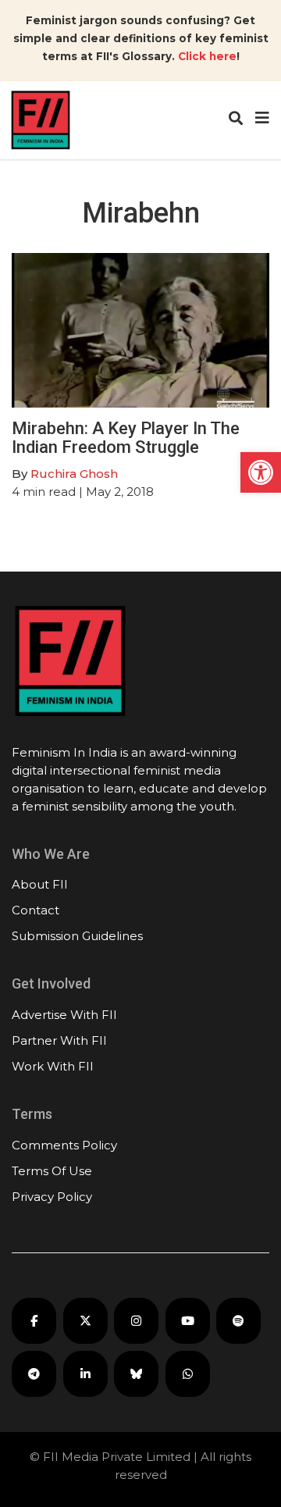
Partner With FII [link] (59, 1040)
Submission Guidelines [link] (77, 935)
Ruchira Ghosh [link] (74, 473)
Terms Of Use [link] (52, 1170)
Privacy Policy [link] (52, 1196)
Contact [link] (35, 910)
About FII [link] (40, 884)
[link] (260, 472)
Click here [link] (207, 56)
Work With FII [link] (53, 1066)
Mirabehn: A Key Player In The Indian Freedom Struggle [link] (126, 438)
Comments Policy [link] (64, 1145)
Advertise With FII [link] (64, 1014)
